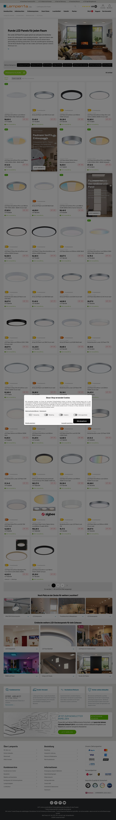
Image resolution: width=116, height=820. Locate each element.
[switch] (31, 415)
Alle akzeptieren (82, 421)
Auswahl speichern (67, 423)
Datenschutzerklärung (32, 411)
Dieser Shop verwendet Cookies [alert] (58, 398)
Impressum (42, 411)
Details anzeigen (30, 423)
